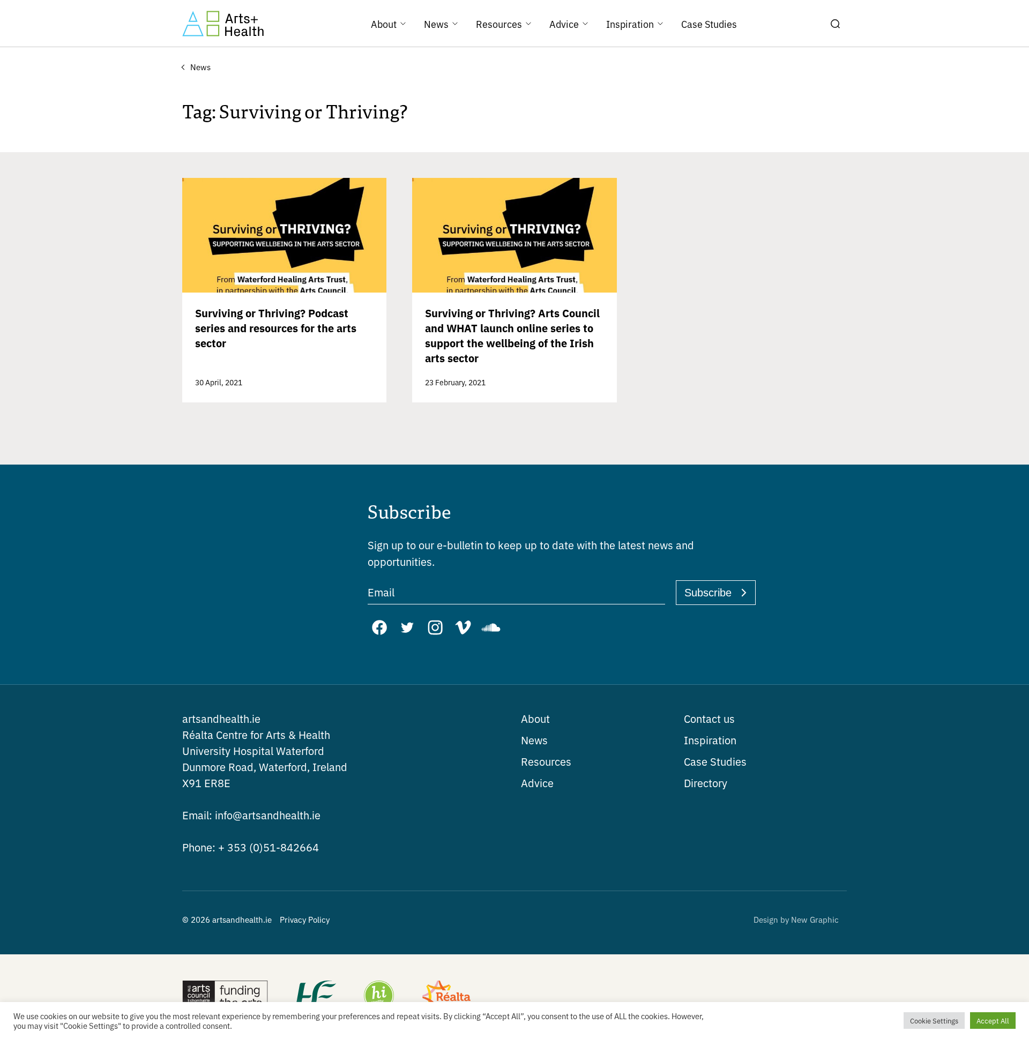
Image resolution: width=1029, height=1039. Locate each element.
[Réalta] (446, 996)
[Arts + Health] (223, 23)
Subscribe (708, 593)
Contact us (709, 718)
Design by (796, 919)
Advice (537, 782)
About (535, 718)
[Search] (835, 23)
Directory (705, 782)
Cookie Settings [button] (934, 1020)
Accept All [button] (992, 1020)
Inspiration (710, 740)
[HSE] (315, 996)
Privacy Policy (305, 919)
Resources (546, 761)
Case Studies (715, 761)
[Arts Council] (225, 996)
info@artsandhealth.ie (251, 815)
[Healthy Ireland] (379, 996)
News (534, 740)
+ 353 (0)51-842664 (250, 847)
